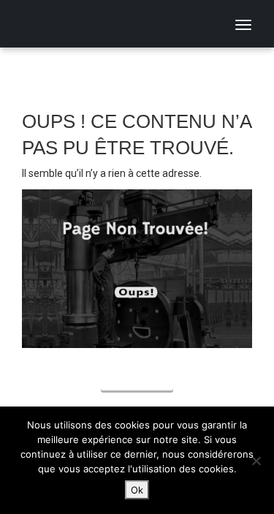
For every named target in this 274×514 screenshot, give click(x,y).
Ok (137, 490)
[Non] (255, 460)
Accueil (137, 379)
